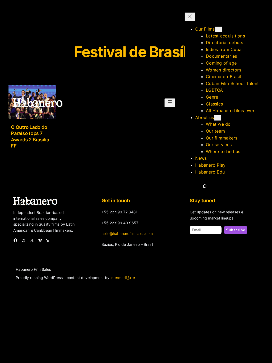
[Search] (204, 186)
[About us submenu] (217, 118)
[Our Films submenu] (218, 29)
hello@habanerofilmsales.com (127, 233)
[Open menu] (169, 102)
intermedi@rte (122, 277)
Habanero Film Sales (33, 269)
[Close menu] (190, 16)
